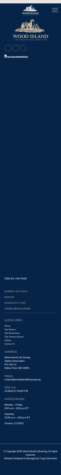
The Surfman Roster (14, 336)
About (7, 325)
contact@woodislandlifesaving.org (22, 379)
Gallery (7, 340)
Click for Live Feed (15, 278)
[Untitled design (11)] (16, 165)
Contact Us (9, 343)
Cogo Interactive (48, 458)
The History (10, 329)
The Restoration (12, 333)
